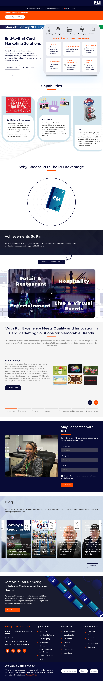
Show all (93, 565)
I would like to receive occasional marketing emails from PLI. (78, 477)
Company (66, 456)
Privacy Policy (31, 675)
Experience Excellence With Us (51, 262)
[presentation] (90, 402)
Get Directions (10, 638)
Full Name (66, 446)
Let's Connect (12, 67)
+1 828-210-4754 (22, 644)
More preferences (69, 671)
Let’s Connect (12, 610)
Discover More (13, 387)
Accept (94, 671)
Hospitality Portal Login (14, 17)
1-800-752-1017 (23, 641)
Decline (83, 671)
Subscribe (67, 485)
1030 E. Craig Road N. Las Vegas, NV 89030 (19, 633)
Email (64, 465)
